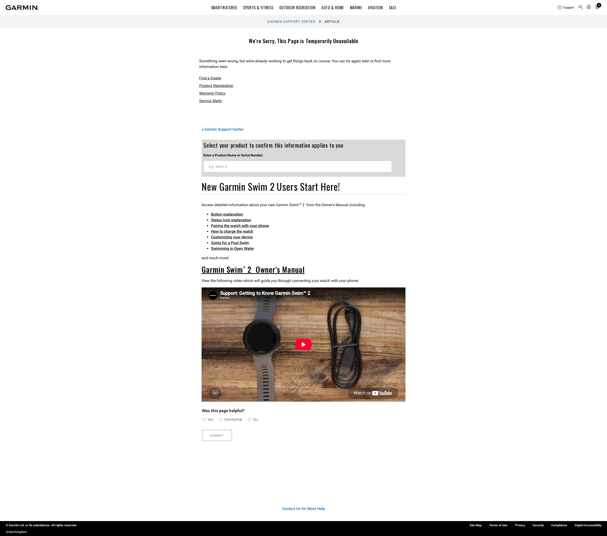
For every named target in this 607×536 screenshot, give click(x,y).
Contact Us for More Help (303, 508)
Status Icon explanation (231, 220)
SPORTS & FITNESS (258, 7)
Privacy (520, 525)
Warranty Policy (212, 93)
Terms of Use (498, 525)
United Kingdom (16, 532)
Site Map (476, 525)
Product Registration (216, 85)
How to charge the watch (232, 231)
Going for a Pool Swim (230, 243)
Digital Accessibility (588, 525)
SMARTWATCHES (224, 7)
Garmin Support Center (291, 21)
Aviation (375, 7)
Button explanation (227, 214)
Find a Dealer (210, 78)
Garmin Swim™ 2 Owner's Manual (253, 269)
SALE (392, 7)
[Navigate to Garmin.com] (22, 7)
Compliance (559, 525)
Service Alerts (210, 101)
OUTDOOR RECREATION (297, 7)
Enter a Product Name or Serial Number (233, 155)
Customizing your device (232, 237)
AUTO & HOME (333, 7)
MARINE (356, 7)
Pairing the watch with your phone (240, 225)
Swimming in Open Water (232, 248)
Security (538, 525)
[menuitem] (566, 7)
